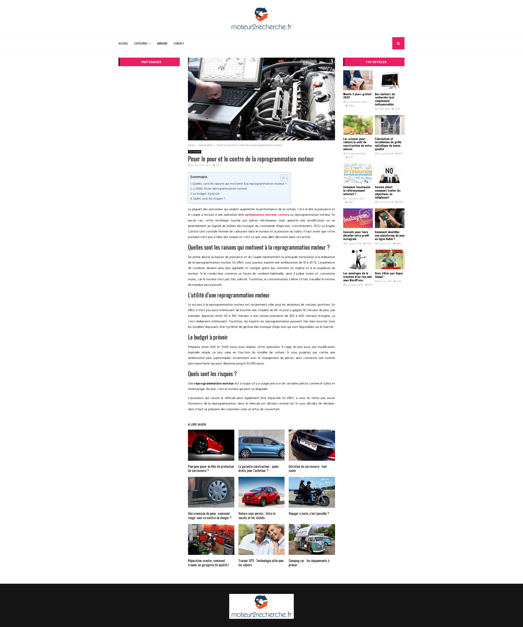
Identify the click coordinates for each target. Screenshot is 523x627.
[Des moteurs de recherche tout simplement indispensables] (390, 80)
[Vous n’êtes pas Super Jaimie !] (390, 259)
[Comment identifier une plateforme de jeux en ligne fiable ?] (390, 218)
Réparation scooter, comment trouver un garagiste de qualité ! (208, 562)
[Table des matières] (284, 178)
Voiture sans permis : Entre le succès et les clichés (256, 515)
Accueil (123, 43)
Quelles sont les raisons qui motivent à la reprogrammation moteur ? (239, 183)
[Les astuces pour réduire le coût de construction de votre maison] (358, 125)
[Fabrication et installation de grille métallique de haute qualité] (390, 125)
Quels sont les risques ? (209, 198)
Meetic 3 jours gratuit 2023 (357, 95)
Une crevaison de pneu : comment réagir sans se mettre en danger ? (209, 515)
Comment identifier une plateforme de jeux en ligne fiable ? (390, 235)
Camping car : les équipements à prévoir (309, 562)
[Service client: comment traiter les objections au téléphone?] (390, 173)
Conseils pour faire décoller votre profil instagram (356, 235)
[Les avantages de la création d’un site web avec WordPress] (358, 259)
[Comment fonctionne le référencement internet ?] (358, 173)
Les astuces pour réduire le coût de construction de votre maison (357, 143)
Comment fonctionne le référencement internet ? (356, 190)
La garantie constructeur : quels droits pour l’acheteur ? (258, 468)
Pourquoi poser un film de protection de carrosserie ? (211, 468)
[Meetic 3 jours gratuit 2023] (358, 80)
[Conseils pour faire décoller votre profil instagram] (358, 218)
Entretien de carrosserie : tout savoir (308, 468)
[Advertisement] (149, 131)
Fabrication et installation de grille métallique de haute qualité (388, 143)
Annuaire (162, 43)
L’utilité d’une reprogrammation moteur (220, 188)
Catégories (141, 43)
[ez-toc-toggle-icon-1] (282, 177)
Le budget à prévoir (206, 193)
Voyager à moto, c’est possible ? (309, 513)
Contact (179, 43)
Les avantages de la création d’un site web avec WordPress (357, 276)
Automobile (194, 151)
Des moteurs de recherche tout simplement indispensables (385, 99)
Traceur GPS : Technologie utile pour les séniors (261, 562)
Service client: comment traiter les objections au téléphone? (388, 192)
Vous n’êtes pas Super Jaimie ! (389, 275)
